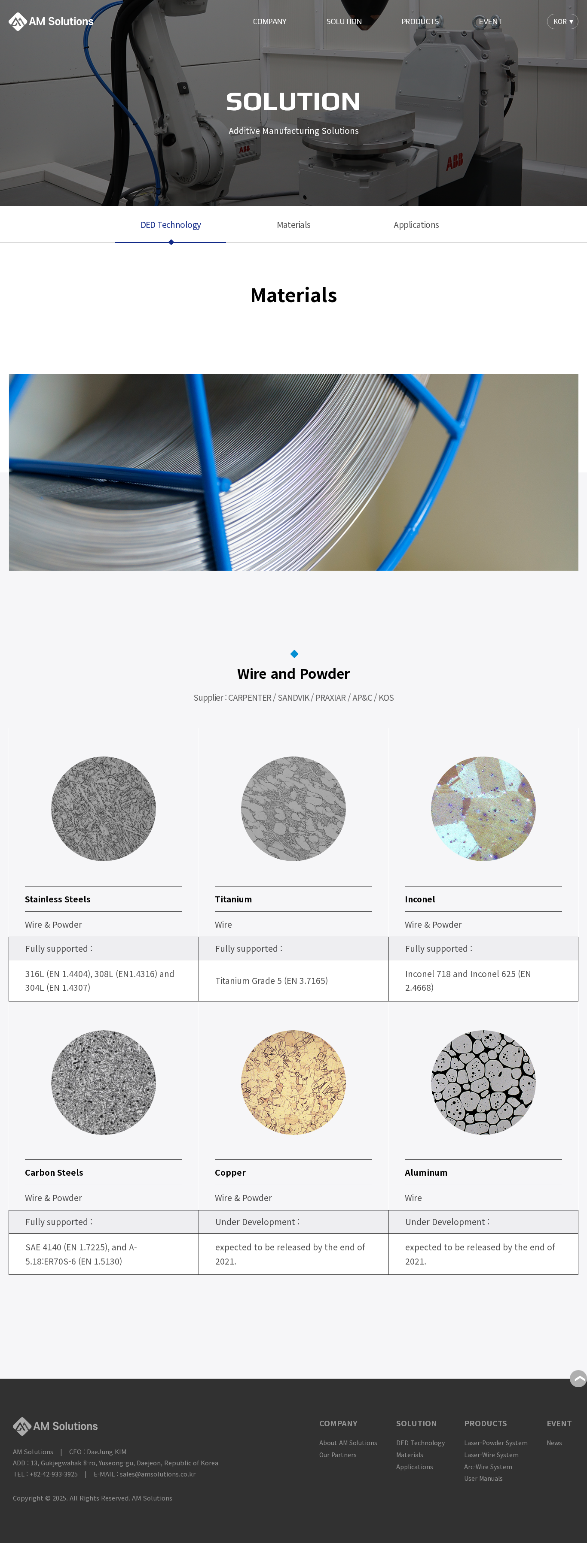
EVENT (490, 21)
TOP (578, 1378)
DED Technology (171, 224)
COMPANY (270, 21)
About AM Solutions (348, 1442)
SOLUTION (344, 21)
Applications (416, 224)
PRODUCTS (420, 21)
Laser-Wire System (491, 1454)
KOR (560, 21)
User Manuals (483, 1478)
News (554, 1442)
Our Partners (338, 1454)
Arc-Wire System (488, 1466)
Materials (294, 224)
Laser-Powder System (496, 1442)
